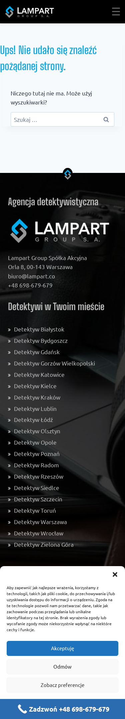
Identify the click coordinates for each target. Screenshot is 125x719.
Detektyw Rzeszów (38, 476)
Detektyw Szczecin (38, 498)
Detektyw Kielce (35, 385)
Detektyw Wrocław (38, 532)
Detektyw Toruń (35, 510)
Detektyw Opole (35, 442)
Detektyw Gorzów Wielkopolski (54, 363)
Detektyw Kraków (37, 397)
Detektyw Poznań (37, 453)
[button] (115, 574)
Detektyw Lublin (35, 408)
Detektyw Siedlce (36, 487)
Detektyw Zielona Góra (44, 544)
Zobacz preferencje (62, 685)
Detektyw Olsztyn (37, 430)
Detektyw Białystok (39, 328)
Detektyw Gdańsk (37, 351)
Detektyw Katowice (39, 374)
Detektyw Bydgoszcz (41, 340)
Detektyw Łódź (33, 419)
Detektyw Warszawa (40, 521)
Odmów (62, 666)
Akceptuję (62, 648)
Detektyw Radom (36, 464)
